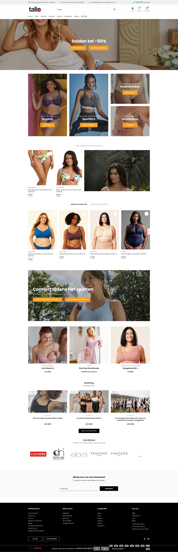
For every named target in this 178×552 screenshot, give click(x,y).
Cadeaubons (68, 16)
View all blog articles (89, 431)
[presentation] (29, 231)
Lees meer (47, 424)
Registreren (66, 513)
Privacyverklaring (33, 513)
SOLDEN (59, 16)
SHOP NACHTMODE (99, 48)
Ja (96, 548)
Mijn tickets (66, 518)
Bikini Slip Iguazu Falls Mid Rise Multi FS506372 (39, 191)
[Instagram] (148, 539)
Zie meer (130, 125)
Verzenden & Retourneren (35, 526)
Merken (76, 16)
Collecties (52, 16)
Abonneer (109, 489)
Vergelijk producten (68, 523)
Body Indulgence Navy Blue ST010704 (133, 254)
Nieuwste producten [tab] (79, 204)
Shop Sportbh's (89, 125)
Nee (105, 548)
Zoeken (114, 9)
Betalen (30, 523)
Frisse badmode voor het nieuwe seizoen (89, 145)
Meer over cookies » (118, 548)
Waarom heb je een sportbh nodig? (48, 299)
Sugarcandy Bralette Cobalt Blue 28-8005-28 (41, 255)
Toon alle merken (99, 443)
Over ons (30, 518)
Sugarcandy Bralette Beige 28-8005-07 (103, 254)
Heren (37, 16)
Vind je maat (31, 516)
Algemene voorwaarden (35, 521)
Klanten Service (32, 528)
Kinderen (44, 16)
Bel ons (35, 539)
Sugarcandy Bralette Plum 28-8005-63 (72, 254)
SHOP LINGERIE (77, 48)
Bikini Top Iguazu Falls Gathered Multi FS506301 (68, 191)
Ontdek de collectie (89, 372)
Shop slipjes (130, 93)
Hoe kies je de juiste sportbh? (78, 299)
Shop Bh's (47, 125)
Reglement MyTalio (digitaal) (36, 531)
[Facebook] (144, 539)
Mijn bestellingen (67, 516)
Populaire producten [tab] (99, 204)
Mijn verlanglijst (67, 521)
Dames (30, 16)
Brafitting (84, 16)
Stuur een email (51, 539)
